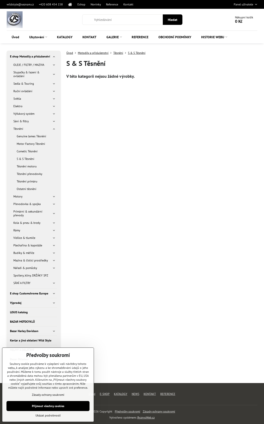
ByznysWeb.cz (146, 417)
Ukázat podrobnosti (48, 415)
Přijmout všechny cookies (48, 406)
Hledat (172, 20)
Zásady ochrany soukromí (159, 411)
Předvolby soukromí (127, 411)
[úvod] (70, 4)
